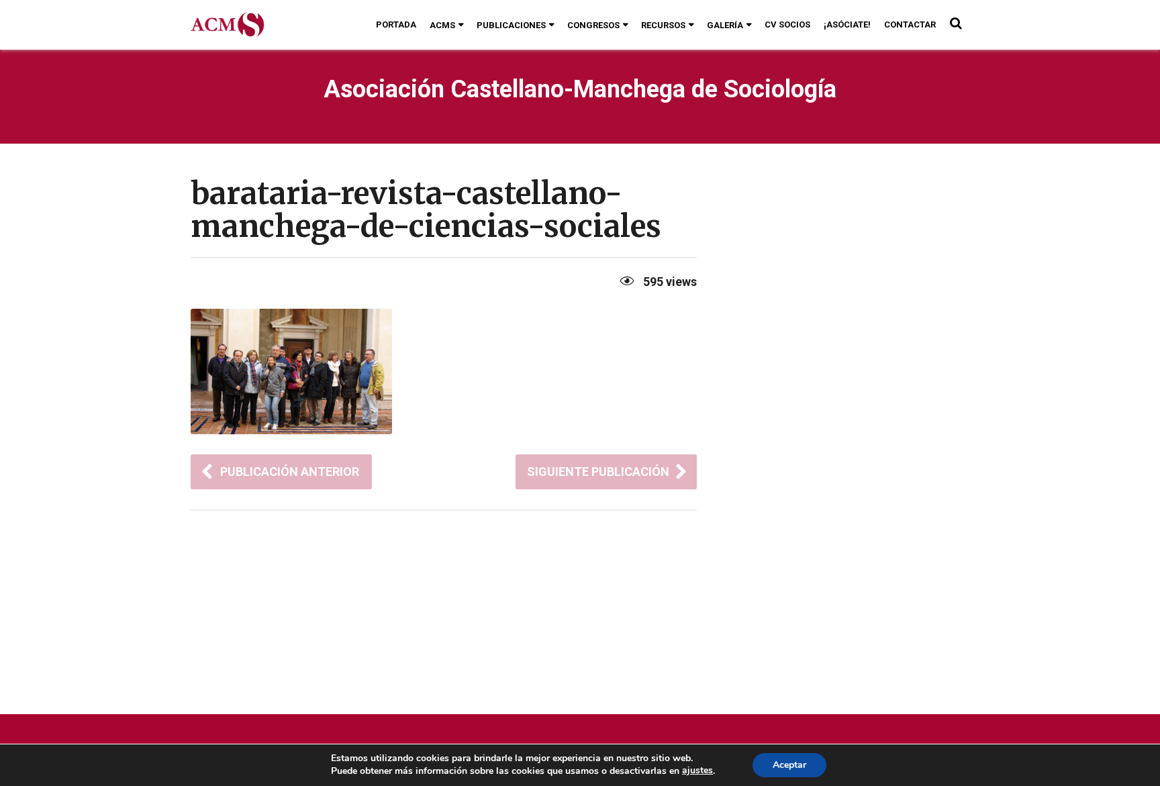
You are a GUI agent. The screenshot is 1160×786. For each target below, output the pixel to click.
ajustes (697, 771)
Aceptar (789, 764)
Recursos (663, 25)
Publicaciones (511, 25)
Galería (725, 25)
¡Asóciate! (847, 24)
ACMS (442, 25)
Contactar (910, 24)
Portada (396, 24)
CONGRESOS (593, 25)
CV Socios (787, 24)
